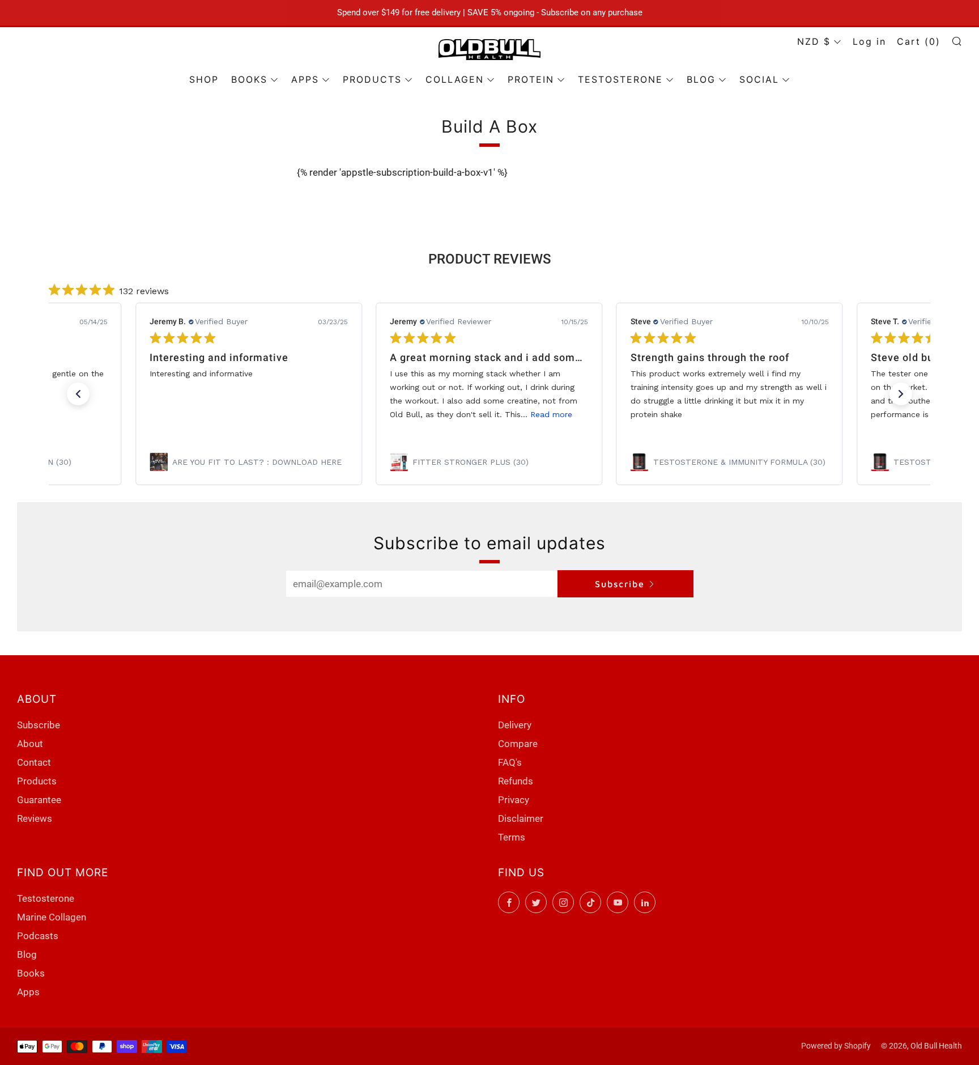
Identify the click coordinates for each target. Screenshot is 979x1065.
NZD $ (814, 41)
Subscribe (620, 584)
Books (31, 973)
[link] (249, 462)
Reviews (34, 818)
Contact (34, 762)
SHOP (204, 79)
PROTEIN (531, 79)
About (30, 743)
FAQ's (510, 762)
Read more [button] (552, 414)
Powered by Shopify (836, 1045)
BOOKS (249, 79)
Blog (27, 954)
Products (37, 781)
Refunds (515, 781)
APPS (305, 79)
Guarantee (39, 799)
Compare (518, 743)
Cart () (918, 41)
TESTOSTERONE (620, 79)
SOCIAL (759, 79)
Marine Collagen (51, 917)
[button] (78, 394)
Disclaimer (520, 818)
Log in (869, 41)
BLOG (701, 79)
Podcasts (37, 935)
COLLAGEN (454, 79)
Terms (511, 837)
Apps (28, 992)
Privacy (513, 799)
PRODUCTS (372, 79)
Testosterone (45, 898)
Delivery (514, 725)
